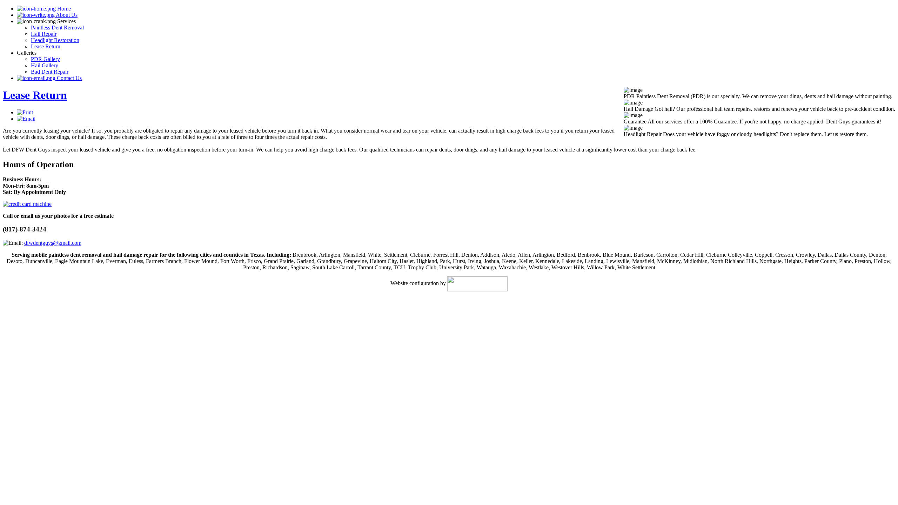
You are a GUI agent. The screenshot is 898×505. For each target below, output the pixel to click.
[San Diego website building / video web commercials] (477, 283)
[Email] (26, 119)
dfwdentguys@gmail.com (52, 243)
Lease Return (35, 95)
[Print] (25, 112)
